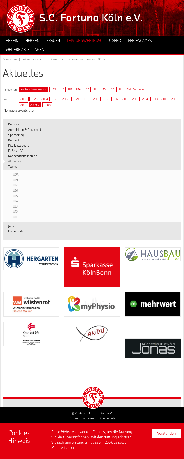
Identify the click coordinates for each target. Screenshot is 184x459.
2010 (23, 104)
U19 (62, 89)
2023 (55, 99)
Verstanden (166, 433)
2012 (164, 99)
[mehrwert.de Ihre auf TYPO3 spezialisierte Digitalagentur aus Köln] (153, 304)
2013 (155, 99)
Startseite (10, 59)
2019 (96, 99)
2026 (23, 99)
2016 (125, 99)
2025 (34, 99)
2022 (65, 99)
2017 (116, 99)
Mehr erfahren (63, 448)
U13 (103, 89)
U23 (53, 89)
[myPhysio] (92, 304)
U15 (87, 89)
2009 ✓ (35, 104)
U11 (120, 89)
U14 (95, 89)
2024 (44, 99)
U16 (78, 89)
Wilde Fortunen (135, 89)
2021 (76, 99)
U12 (111, 89)
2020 (86, 99)
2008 (47, 104)
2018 (106, 99)
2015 (135, 99)
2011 (174, 99)
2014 (145, 99)
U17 (70, 89)
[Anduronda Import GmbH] (92, 334)
